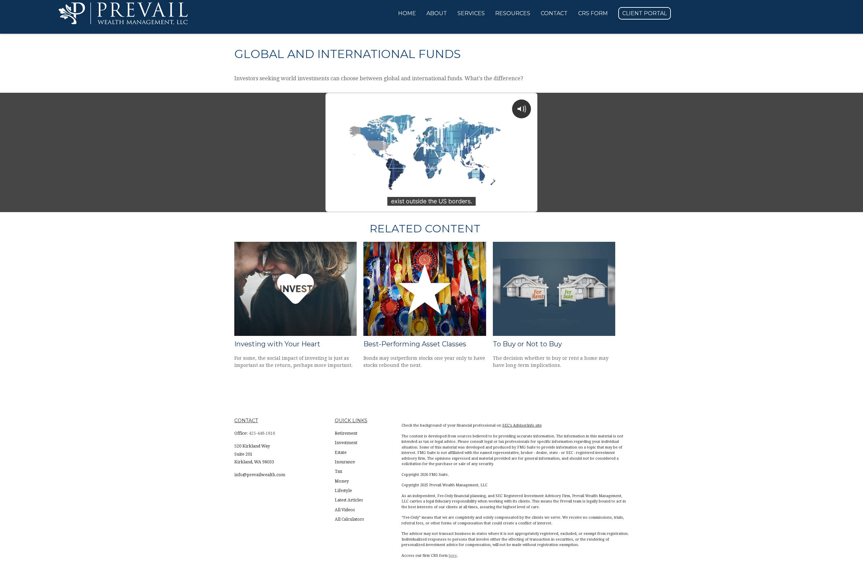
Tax (338, 471)
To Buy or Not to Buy (527, 344)
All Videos (345, 510)
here (453, 555)
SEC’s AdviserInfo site (522, 425)
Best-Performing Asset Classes (414, 344)
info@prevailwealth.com (259, 474)
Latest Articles (349, 500)
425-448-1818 (262, 433)
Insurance (345, 462)
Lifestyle (343, 490)
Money (342, 481)
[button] (407, 14)
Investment (346, 442)
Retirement (346, 433)
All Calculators (349, 519)
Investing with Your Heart (277, 344)
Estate (341, 452)
